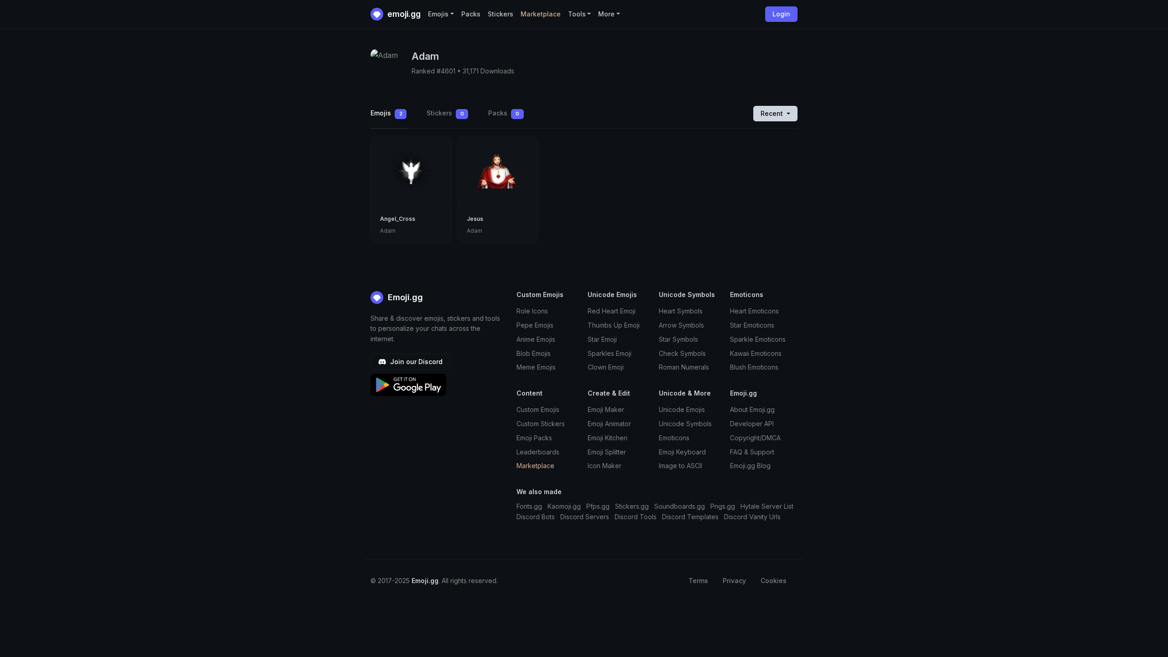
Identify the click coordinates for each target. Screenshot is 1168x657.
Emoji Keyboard (682, 452)
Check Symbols (682, 353)
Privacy (734, 580)
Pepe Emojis (534, 325)
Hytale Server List (766, 506)
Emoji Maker (606, 409)
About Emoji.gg (752, 409)
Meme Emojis (536, 367)
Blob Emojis (533, 353)
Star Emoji (602, 339)
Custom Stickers (540, 424)
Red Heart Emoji (612, 311)
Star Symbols (678, 339)
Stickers (500, 14)
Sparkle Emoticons (758, 339)
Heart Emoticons (754, 311)
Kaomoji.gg (564, 506)
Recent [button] (773, 113)
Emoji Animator (609, 424)
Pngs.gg (722, 506)
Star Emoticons (752, 325)
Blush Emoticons (754, 367)
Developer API (752, 424)
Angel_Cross (397, 218)
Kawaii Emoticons (756, 353)
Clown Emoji (606, 367)
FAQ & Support (752, 452)
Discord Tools (636, 517)
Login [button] (781, 14)
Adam (388, 230)
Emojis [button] (438, 14)
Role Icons (532, 311)
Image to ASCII (680, 465)
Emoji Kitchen (607, 438)
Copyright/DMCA (755, 438)
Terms (698, 580)
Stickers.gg (632, 506)
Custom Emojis (537, 409)
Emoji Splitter (607, 452)
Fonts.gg (529, 506)
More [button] (606, 14)
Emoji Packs (534, 438)
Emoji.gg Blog (750, 465)
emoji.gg (403, 14)
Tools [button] (577, 14)
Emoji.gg (404, 297)
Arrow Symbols (681, 325)
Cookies (774, 580)
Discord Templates (690, 517)
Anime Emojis (535, 339)
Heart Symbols (681, 311)
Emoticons (674, 438)
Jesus (475, 218)
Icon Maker (604, 465)
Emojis (386, 113)
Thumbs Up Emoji (614, 325)
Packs (470, 14)
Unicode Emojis (682, 409)
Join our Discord (415, 361)
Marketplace (541, 14)
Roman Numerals (684, 367)
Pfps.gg (598, 506)
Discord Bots (535, 517)
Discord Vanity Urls (752, 517)
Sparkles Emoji (609, 353)
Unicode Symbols (685, 424)
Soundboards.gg (679, 506)
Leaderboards (537, 452)
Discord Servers (584, 517)
